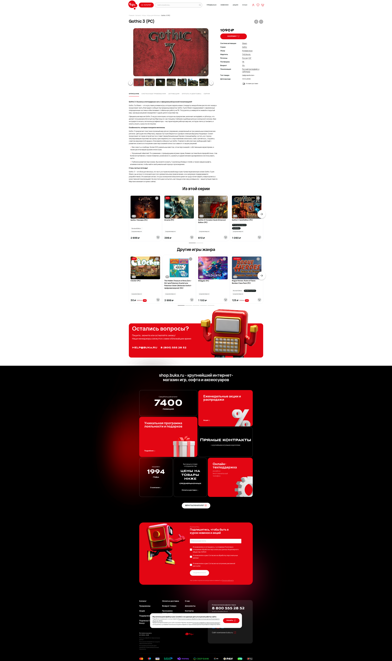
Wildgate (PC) (203, 281)
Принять (229, 620)
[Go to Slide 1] (139, 82)
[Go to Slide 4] (171, 82)
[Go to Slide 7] (204, 82)
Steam (244, 43)
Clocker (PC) (136, 281)
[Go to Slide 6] (193, 82)
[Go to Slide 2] (150, 82)
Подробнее (149, 451)
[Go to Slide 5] (182, 82)
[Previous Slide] (130, 83)
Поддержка (144, 616)
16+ (243, 65)
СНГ (249, 58)
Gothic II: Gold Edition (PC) (242, 220)
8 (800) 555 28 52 (173, 347)
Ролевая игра (247, 51)
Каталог (138, 15)
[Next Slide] (211, 83)
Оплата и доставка (189, 490)
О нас (244, 5)
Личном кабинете (228, 580)
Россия (245, 58)
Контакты (189, 611)
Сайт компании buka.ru (222, 633)
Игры (144, 15)
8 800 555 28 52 (228, 608)
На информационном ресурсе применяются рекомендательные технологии (149, 647)
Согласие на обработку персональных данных (205, 622)
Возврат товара (169, 606)
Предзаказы (144, 606)
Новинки (224, 5)
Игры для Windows (153, 15)
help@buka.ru (144, 347)
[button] (170, 52)
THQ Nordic (246, 54)
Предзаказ (211, 5)
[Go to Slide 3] (160, 82)
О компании (155, 488)
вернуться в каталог (194, 505)
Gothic (244, 47)
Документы (190, 606)
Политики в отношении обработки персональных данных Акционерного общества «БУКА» (216, 549)
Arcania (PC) (169, 220)
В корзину (232, 36)
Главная (131, 15)
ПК (243, 62)
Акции (235, 5)
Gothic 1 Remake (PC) (139, 220)
